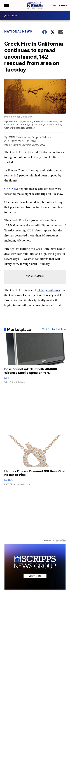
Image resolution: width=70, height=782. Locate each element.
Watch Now (59, 5)
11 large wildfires (48, 290)
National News (18, 31)
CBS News (11, 188)
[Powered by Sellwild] (60, 540)
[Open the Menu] (6, 5)
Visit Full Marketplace (54, 329)
